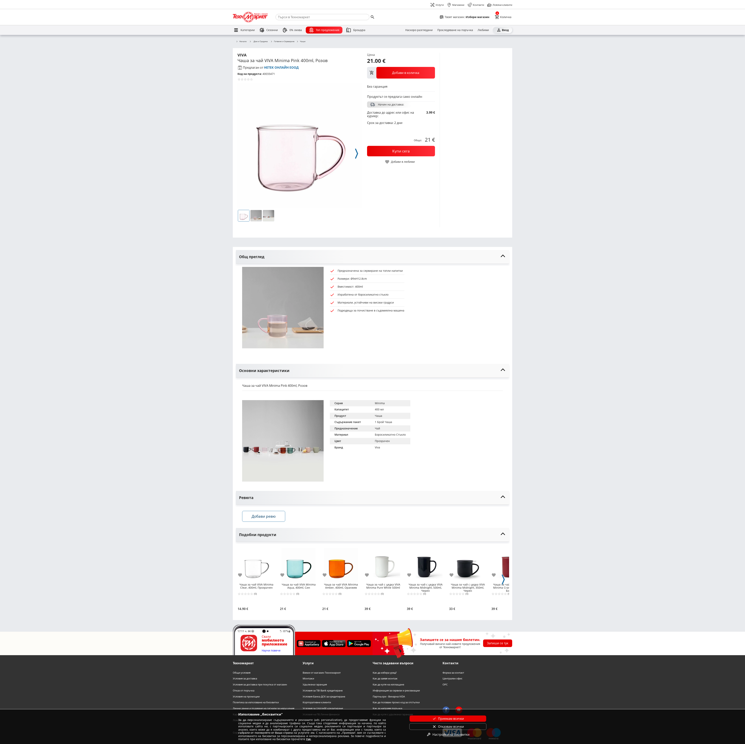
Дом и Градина (261, 41)
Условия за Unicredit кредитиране (323, 708)
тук (308, 739)
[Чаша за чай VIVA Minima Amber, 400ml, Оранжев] (341, 563)
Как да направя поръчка (387, 708)
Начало (243, 41)
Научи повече (271, 650)
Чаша (378, 416)
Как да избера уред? (385, 672)
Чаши (302, 41)
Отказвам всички (451, 726)
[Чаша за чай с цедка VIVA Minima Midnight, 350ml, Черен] (468, 563)
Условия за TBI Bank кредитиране (323, 690)
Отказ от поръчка (243, 690)
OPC (445, 684)
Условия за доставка (245, 678)
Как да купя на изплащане (388, 684)
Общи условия (241, 672)
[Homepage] (250, 17)
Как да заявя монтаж (385, 678)
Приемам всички (451, 718)
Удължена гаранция (315, 684)
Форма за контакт (453, 672)
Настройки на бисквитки (451, 734)
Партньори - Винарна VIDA (389, 696)
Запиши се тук (497, 643)
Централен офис (452, 678)
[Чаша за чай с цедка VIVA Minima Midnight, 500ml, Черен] (425, 563)
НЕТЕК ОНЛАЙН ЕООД (281, 67)
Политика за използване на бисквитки (256, 702)
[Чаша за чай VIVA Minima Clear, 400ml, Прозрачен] (256, 563)
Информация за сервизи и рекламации (396, 690)
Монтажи (308, 678)
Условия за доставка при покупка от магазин (260, 684)
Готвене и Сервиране (284, 41)
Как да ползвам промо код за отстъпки (396, 702)
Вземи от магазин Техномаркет (322, 672)
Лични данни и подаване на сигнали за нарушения (263, 708)
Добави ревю (264, 516)
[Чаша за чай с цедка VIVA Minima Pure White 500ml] (383, 563)
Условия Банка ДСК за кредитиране (324, 696)
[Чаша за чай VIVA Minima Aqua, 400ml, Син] (298, 563)
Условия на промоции (246, 696)
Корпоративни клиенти (317, 702)
